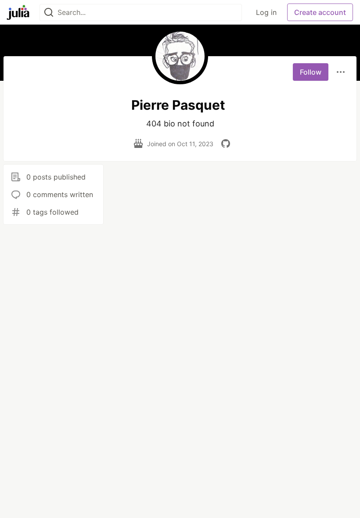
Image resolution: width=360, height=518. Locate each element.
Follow (310, 72)
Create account (320, 12)
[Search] (49, 12)
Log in (266, 12)
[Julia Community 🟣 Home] (18, 12)
